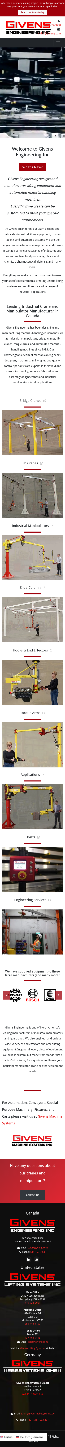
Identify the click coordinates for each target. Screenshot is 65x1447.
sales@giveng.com (49, 33)
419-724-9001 (32, 1302)
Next (57, 995)
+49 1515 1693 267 (38, 1419)
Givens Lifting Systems (32, 1348)
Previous (5, 995)
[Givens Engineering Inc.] (28, 27)
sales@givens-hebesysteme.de (38, 1413)
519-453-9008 (52, 25)
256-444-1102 (32, 1323)
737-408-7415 (32, 1337)
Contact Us (32, 1195)
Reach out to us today (32, 12)
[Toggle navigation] (58, 43)
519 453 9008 (38, 1252)
